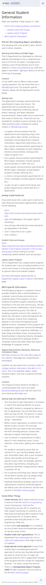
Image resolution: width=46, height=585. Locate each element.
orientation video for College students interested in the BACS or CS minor (23, 368)
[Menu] (43, 3)
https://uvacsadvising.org (22, 67)
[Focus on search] (41, 580)
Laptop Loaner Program (17, 33)
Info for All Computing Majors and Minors (22, 26)
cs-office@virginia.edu (18, 127)
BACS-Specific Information (15, 36)
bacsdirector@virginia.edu (13, 390)
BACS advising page (26, 490)
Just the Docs (14, 582)
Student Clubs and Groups (18, 30)
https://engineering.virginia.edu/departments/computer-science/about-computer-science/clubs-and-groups (23, 249)
